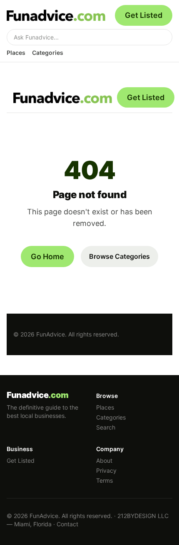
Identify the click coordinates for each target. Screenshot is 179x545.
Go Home (47, 256)
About (104, 460)
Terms (104, 480)
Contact (67, 524)
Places (16, 52)
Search (105, 427)
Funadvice (38, 395)
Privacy (106, 470)
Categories (47, 52)
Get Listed (143, 15)
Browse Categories (119, 256)
